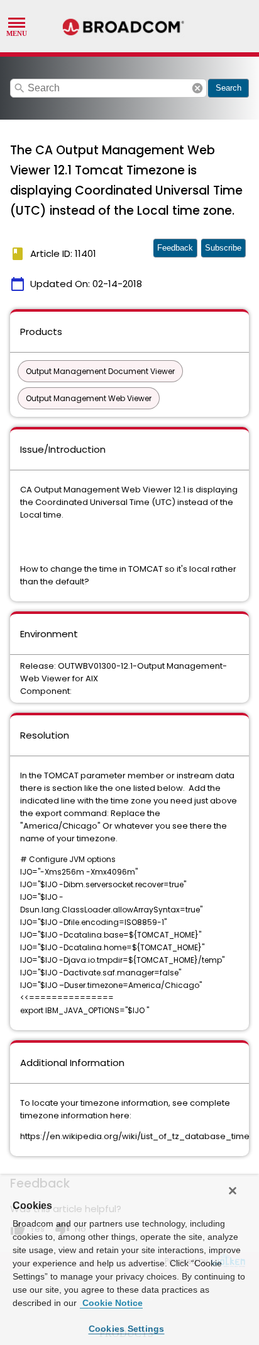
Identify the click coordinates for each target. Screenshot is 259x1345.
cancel (197, 88)
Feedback (175, 248)
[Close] (232, 1191)
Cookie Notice (111, 1303)
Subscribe (223, 248)
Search (228, 88)
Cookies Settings (127, 1329)
